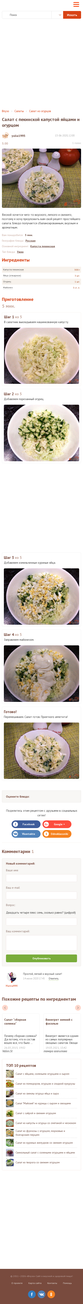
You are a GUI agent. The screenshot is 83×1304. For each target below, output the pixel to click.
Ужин (20, 252)
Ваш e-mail (13, 887)
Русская (30, 240)
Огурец (7, 281)
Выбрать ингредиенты (57, 15)
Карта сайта (35, 1283)
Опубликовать (41, 958)
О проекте (17, 1283)
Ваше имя (12, 870)
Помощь (67, 1283)
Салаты (19, 111)
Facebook (29, 824)
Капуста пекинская (13, 269)
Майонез (8, 287)
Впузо (5, 111)
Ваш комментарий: (18, 931)
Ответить (53, 978)
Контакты (52, 1283)
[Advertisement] (41, 64)
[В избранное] (79, 135)
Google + (59, 824)
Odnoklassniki (59, 834)
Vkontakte (28, 834)
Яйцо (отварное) (12, 275)
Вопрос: (11, 905)
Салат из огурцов (40, 111)
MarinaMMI (12, 986)
